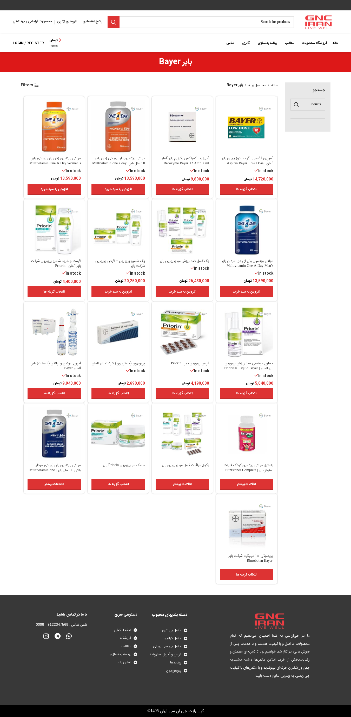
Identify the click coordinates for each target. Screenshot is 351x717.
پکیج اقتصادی (92, 22)
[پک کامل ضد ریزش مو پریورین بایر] (182, 229)
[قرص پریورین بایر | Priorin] (182, 332)
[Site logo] (318, 22)
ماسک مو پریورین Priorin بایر (124, 465)
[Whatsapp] (69, 636)
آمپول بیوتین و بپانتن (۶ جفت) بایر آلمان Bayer (56, 366)
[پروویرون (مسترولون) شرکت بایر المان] (118, 332)
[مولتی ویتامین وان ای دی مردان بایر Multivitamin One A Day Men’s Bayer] (246, 229)
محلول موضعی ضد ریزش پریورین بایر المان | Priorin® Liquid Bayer (248, 366)
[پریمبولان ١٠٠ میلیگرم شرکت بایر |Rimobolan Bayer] (246, 524)
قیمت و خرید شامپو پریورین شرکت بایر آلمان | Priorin (56, 263)
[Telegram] (58, 636)
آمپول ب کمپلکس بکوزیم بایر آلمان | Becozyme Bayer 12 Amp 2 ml (184, 161)
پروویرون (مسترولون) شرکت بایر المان (118, 363)
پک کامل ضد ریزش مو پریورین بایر (184, 261)
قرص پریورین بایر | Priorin (190, 363)
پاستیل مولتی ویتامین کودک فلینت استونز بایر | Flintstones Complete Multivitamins (248, 470)
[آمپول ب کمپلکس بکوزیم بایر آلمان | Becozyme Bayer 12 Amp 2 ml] (182, 127)
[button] (118, 189)
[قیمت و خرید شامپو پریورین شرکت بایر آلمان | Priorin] (54, 229)
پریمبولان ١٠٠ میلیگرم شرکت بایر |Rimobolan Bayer (250, 558)
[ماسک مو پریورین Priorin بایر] (118, 434)
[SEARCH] (114, 22)
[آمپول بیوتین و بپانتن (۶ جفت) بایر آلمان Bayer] (54, 332)
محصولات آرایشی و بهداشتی (32, 22)
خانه (274, 85)
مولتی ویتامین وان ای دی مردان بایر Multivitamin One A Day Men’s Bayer (247, 266)
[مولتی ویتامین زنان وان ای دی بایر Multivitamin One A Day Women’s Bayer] (54, 127)
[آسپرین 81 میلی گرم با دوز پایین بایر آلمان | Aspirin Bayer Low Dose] (246, 127)
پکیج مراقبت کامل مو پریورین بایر (185, 465)
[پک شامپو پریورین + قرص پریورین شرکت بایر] (118, 229)
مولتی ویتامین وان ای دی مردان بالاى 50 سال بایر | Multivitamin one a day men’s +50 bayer (55, 470)
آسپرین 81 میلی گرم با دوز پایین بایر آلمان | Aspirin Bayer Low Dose (247, 161)
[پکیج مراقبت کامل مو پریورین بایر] (182, 434)
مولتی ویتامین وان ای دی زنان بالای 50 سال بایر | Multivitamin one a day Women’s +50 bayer (118, 163)
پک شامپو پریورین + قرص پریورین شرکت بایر (120, 263)
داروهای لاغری (67, 22)
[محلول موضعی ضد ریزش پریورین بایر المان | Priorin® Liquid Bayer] (246, 332)
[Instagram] (46, 636)
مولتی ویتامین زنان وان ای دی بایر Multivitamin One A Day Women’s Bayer (55, 163)
